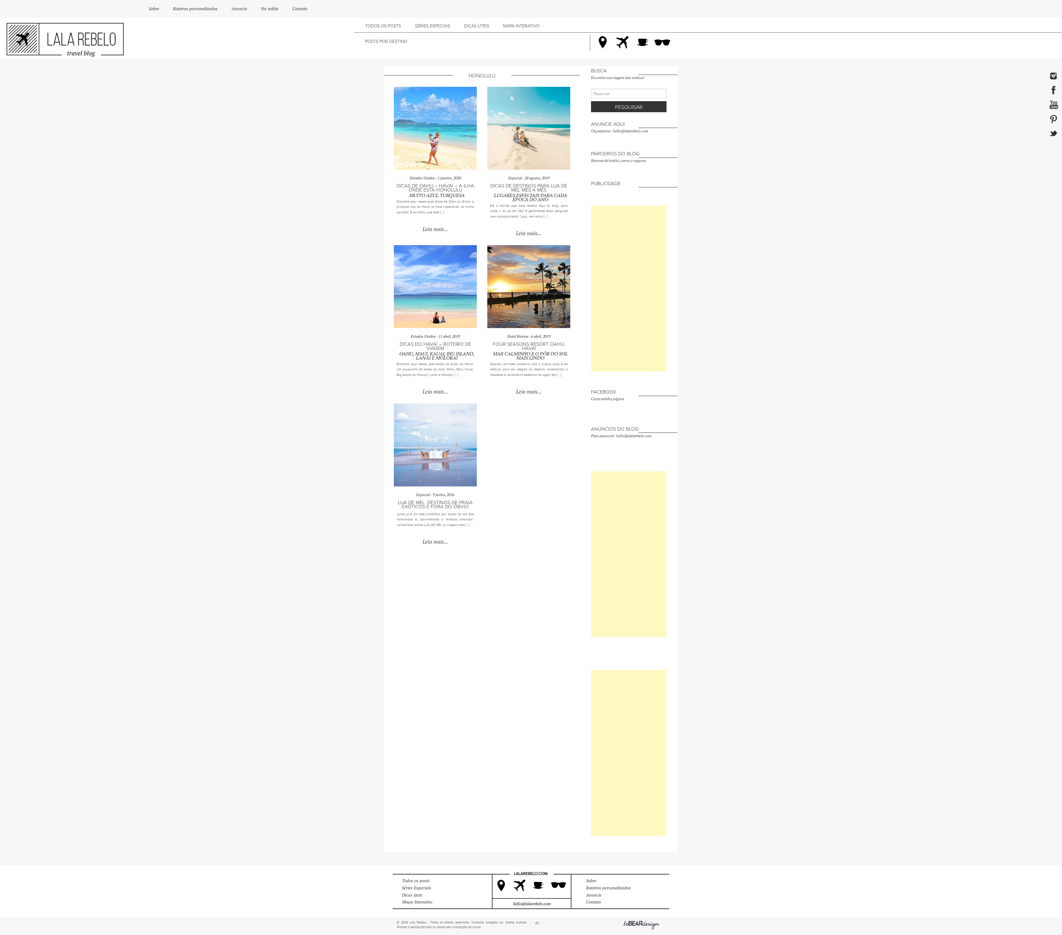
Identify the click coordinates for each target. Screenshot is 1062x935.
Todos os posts (383, 25)
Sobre (154, 9)
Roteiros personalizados (195, 9)
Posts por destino (386, 41)
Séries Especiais (432, 25)
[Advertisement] (629, 288)
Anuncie (239, 9)
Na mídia (269, 9)
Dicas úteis (476, 25)
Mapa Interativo (521, 25)
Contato (299, 9)
